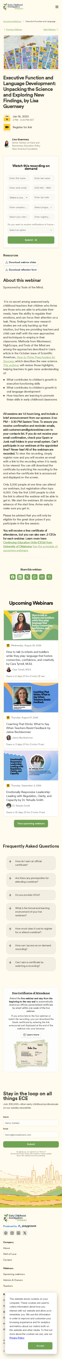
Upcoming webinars (14, 1274)
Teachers (8, 1285)
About (6, 1248)
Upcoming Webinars (12, 21)
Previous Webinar (14, 29)
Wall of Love (9, 1254)
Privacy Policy (17, 1337)
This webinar (11, 365)
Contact (7, 1259)
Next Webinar (50, 29)
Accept (40, 1345)
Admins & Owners (13, 1280)
